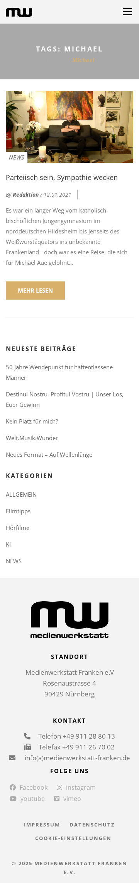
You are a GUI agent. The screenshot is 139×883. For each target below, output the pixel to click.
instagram (81, 787)
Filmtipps (18, 511)
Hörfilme (17, 528)
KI (8, 544)
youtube (32, 798)
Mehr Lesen (35, 290)
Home (53, 60)
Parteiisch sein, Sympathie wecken (62, 177)
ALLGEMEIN (21, 494)
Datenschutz (92, 824)
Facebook (33, 787)
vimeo (72, 798)
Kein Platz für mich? (32, 421)
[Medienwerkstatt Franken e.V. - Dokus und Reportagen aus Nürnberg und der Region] (19, 11)
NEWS (16, 157)
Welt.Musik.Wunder (32, 438)
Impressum (42, 824)
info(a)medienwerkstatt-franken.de (76, 757)
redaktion (26, 194)
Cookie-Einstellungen (73, 838)
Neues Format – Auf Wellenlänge (49, 454)
